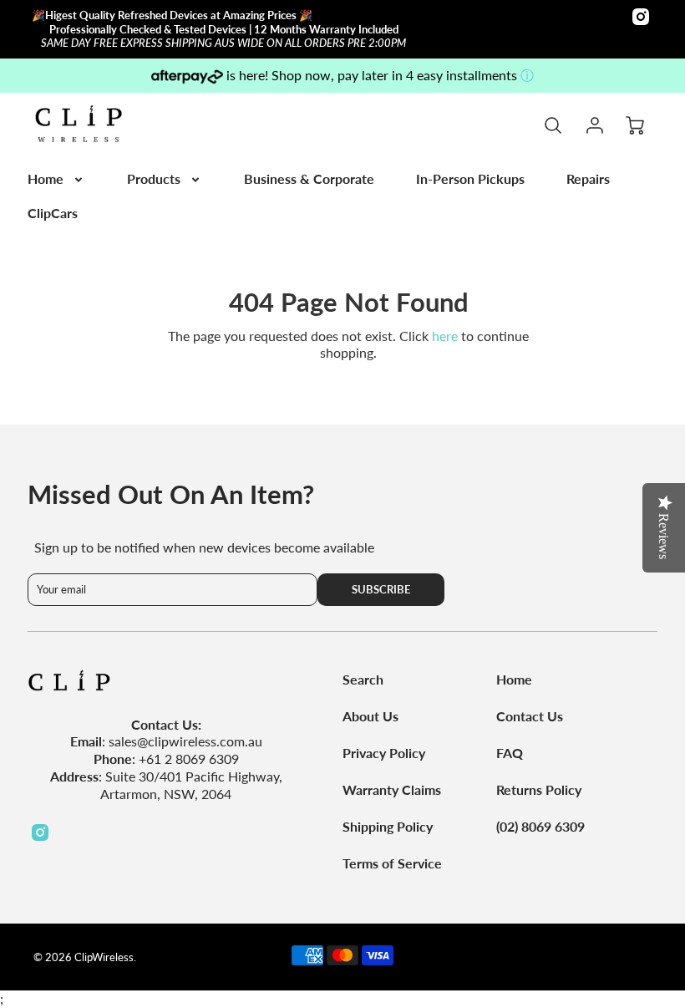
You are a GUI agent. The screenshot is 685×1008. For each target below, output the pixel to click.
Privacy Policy (383, 753)
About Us (370, 716)
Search (362, 679)
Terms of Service (392, 863)
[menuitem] (56, 179)
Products (153, 178)
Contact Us (529, 716)
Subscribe (382, 589)
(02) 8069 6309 (540, 826)
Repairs (588, 178)
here (445, 336)
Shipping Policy (387, 826)
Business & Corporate (309, 178)
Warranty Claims (391, 789)
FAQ (509, 753)
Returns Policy (538, 789)
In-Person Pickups (470, 178)
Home (45, 178)
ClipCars (53, 213)
